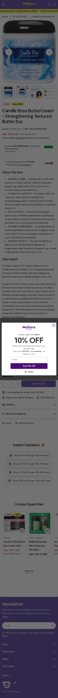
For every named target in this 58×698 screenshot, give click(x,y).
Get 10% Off (29, 366)
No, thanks (29, 372)
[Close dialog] (53, 325)
